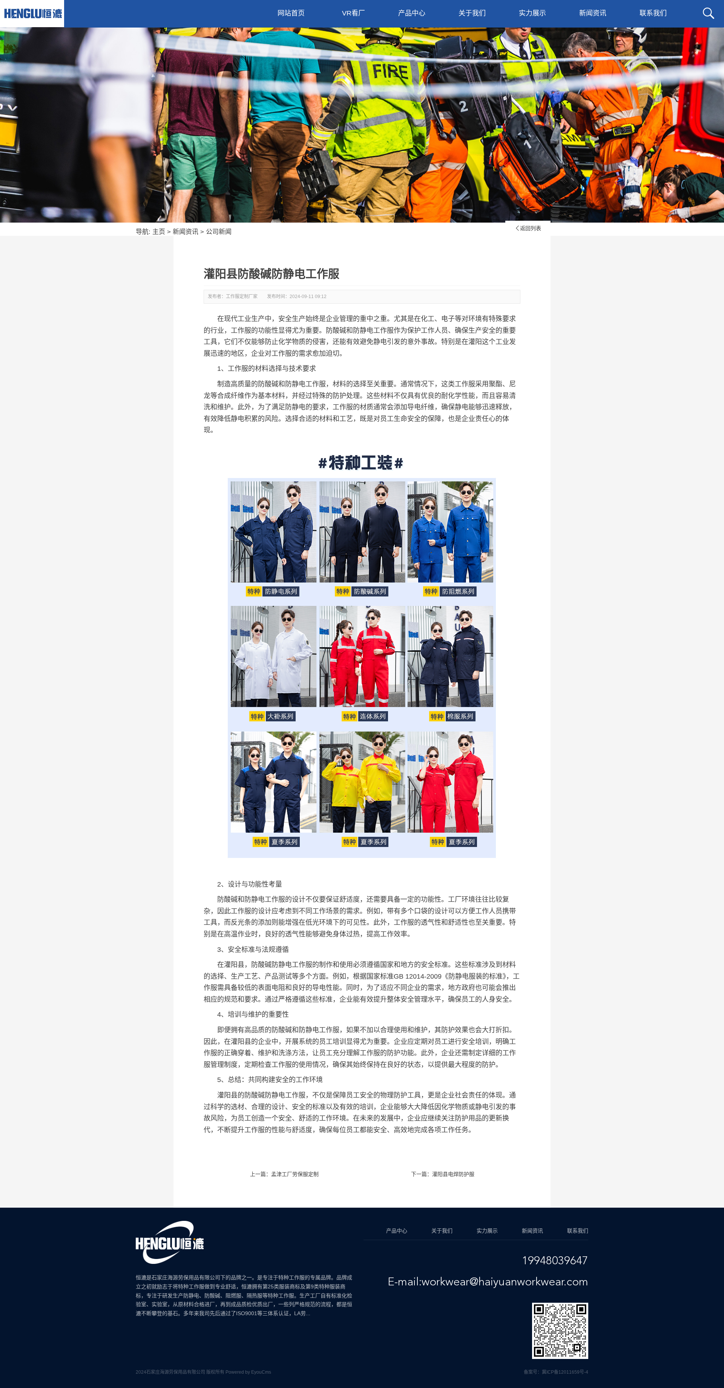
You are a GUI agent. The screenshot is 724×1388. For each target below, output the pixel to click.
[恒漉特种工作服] (33, 13)
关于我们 (472, 13)
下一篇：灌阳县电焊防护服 (442, 1174)
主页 (158, 231)
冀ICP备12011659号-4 (565, 1372)
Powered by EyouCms (247, 1372)
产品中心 (411, 13)
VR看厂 (353, 13)
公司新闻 (219, 231)
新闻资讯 (592, 13)
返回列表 (528, 228)
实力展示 (532, 13)
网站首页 (291, 13)
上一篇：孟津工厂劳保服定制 (284, 1174)
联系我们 (653, 13)
